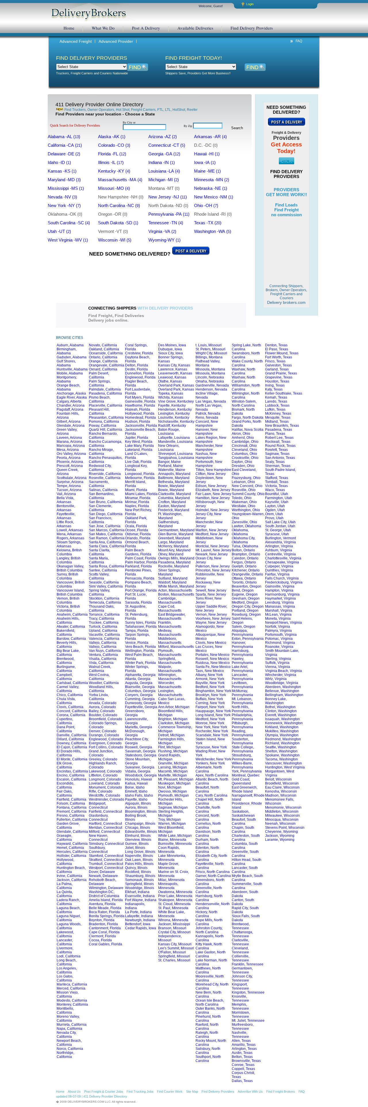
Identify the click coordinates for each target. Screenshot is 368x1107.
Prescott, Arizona (70, 466)
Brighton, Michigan (172, 719)
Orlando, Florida (137, 538)
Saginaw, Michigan (173, 807)
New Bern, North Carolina (208, 994)
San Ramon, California (106, 538)
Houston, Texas (277, 381)
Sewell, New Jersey (210, 590)
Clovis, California (70, 707)
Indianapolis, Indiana (135, 906)
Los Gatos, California (65, 978)
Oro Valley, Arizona (71, 454)
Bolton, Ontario (243, 550)
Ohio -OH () (208, 205)
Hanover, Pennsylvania (242, 645)
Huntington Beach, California (71, 870)
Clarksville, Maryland (174, 494)
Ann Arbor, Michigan (173, 707)
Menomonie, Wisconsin (283, 807)
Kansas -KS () (64, 171)
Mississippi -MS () (68, 188)
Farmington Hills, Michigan (171, 741)
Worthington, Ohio (246, 510)
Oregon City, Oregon (248, 606)
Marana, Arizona (69, 442)
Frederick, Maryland (173, 510)
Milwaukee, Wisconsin (282, 816)
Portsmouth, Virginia (281, 635)
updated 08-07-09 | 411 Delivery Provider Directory (91, 1096)
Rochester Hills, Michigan (170, 801)
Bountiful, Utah (276, 494)
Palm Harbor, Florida (141, 562)
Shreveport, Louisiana (175, 454)
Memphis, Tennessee (240, 1006)
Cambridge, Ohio (245, 442)
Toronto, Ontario (244, 582)
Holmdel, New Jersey (212, 510)
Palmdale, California (105, 389)
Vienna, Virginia (277, 667)
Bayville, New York (210, 683)
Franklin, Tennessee (247, 964)
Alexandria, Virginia (280, 542)
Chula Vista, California (66, 701)
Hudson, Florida (137, 422)
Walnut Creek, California (100, 669)
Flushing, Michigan (173, 751)
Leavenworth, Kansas (175, 373)
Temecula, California (105, 602)
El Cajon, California (72, 747)
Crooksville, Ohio (245, 458)
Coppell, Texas (243, 1069)
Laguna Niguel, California (69, 918)
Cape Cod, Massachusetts (169, 608)
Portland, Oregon (245, 610)
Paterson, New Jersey (212, 566)
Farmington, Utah (278, 498)
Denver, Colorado (102, 731)
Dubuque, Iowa (170, 349)
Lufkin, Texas (275, 409)
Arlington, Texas (244, 1049)
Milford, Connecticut (104, 832)
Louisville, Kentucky (173, 418)
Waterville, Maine (171, 470)
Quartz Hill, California (105, 430)
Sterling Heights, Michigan (171, 814)
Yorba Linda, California (99, 697)
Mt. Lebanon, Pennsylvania (242, 701)
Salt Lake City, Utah (280, 522)
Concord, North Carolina (207, 818)
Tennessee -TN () (168, 223)
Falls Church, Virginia (282, 578)
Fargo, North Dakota (247, 418)
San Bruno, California (105, 502)
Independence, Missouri (170, 938)
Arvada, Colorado (102, 703)
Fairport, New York (209, 707)
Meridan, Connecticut (105, 828)
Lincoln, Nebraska (209, 377)
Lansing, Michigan (172, 767)
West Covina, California (99, 677)
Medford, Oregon (245, 602)
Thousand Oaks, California (101, 608)
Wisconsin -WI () (117, 240)
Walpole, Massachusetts (169, 669)
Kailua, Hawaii (136, 783)
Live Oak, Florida (138, 462)
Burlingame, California (66, 669)
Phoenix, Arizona (70, 462)
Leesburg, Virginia (279, 602)
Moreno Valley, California (68, 1019)
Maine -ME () (209, 171)
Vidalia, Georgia (137, 771)
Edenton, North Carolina (207, 850)
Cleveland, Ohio (244, 450)
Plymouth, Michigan (173, 795)
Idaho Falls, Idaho (139, 795)
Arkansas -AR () (212, 136)
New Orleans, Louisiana (168, 448)
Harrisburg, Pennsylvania (242, 653)
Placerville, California (105, 405)
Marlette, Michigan (172, 775)
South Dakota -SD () (120, 223)
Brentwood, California (65, 661)
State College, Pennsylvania (243, 749)
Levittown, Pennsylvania (242, 685)
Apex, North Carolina (211, 775)
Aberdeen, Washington (283, 687)
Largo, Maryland (171, 542)
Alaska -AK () (114, 136)
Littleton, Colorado (103, 775)
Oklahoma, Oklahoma (240, 532)
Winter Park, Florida (140, 663)
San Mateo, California (106, 534)
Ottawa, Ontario (244, 578)
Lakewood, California (65, 934)
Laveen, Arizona (69, 438)
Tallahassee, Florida (141, 627)
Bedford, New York (210, 687)
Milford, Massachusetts (176, 647)
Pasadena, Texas (278, 430)
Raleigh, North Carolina (206, 1035)
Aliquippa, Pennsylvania (242, 633)
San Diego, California (105, 514)
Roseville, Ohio (244, 490)
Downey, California (71, 743)
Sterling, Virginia (278, 659)
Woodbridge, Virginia (281, 683)
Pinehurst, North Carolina (208, 1019)
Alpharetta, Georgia (140, 675)
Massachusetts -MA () (122, 179)
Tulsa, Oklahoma (245, 546)
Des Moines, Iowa (172, 345)
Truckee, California (103, 623)
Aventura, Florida (102, 904)
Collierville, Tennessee (240, 958)
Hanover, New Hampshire (206, 432)
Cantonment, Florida (105, 928)
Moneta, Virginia (278, 619)
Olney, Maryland (170, 554)
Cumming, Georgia (140, 699)
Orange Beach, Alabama (68, 387)
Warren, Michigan (172, 824)
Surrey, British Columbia (67, 576)
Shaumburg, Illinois (140, 876)
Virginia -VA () (164, 231)
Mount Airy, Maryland (174, 550)
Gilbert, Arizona (68, 422)
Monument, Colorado (105, 787)
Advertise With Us (250, 1091)
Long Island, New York (213, 715)
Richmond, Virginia (280, 643)
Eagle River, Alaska (72, 397)
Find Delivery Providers (252, 28)
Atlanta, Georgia (137, 679)
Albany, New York (209, 675)
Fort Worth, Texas (278, 357)
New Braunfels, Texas (282, 426)
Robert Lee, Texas (279, 438)
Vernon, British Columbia (68, 600)
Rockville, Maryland (173, 566)
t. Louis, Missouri (208, 345)
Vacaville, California (104, 635)
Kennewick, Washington (284, 723)
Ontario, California (103, 357)
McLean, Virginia (278, 615)
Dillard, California (70, 739)
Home (69, 28)
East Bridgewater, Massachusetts (171, 617)
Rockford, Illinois (138, 872)
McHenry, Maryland (173, 546)
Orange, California (103, 361)
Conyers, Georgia (139, 695)
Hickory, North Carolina (206, 914)
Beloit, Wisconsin (278, 779)
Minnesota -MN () (214, 179)
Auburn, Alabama (70, 345)
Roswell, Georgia (138, 747)
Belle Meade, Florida (105, 908)
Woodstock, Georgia (141, 775)
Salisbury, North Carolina (207, 1051)
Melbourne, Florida (140, 478)
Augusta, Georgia (138, 683)
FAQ (299, 41)
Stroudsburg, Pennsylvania (242, 757)
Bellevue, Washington (282, 691)
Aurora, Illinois (136, 807)
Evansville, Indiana (140, 896)
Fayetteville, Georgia (141, 707)
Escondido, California (65, 785)
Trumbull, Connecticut (106, 864)
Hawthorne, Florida (140, 405)
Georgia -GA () (166, 154)
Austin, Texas (242, 1053)
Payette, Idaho (136, 799)
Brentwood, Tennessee (241, 926)
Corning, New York (210, 703)
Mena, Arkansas (69, 534)
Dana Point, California (66, 729)
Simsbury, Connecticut (106, 844)
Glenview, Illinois (138, 840)
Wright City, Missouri (211, 353)
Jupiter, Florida (136, 438)
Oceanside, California (106, 353)
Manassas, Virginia (280, 606)
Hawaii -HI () (209, 154)
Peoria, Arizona (68, 458)
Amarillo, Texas (244, 1045)
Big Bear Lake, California (68, 653)
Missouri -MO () (116, 188)
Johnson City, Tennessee (242, 978)
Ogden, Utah (275, 510)
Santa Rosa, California (106, 566)
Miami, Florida (136, 490)
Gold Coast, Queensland (241, 781)
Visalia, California (102, 659)
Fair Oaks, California (64, 793)
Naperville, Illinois (139, 856)
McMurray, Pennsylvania (242, 693)
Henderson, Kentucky (175, 409)
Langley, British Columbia (68, 560)
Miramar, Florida (137, 498)
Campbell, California (65, 677)
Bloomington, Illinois (141, 812)
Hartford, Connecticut (105, 824)
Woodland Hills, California (101, 689)
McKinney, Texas (278, 413)
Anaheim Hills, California (68, 621)
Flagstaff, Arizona (70, 409)
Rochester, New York (211, 731)
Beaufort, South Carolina (244, 822)
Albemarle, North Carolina (208, 769)
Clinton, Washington (281, 711)
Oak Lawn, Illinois (139, 860)
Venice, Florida (136, 643)
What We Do (103, 28)
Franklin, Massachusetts (169, 625)
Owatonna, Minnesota (175, 892)
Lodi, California (68, 956)
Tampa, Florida (136, 631)
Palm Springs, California (100, 383)
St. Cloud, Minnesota (174, 904)
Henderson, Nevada (211, 389)
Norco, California (70, 1049)
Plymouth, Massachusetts (169, 653)
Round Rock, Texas (280, 446)
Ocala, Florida (136, 526)
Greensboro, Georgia (135, 713)
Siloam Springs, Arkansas (69, 544)
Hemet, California (70, 848)
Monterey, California (72, 1004)
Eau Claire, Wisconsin (282, 787)
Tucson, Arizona (69, 490)
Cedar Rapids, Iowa (140, 928)
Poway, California (102, 426)
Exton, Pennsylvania (248, 639)
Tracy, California (101, 619)
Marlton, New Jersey (211, 530)
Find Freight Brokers (280, 1091)
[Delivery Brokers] (93, 12)
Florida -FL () (114, 154)
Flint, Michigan (169, 747)
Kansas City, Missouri (174, 944)
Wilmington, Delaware (106, 888)
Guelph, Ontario (244, 566)
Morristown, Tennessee (241, 1015)
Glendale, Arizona (71, 426)
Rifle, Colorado (100, 791)
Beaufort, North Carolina (207, 789)
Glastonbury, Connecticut (98, 818)
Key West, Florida (138, 442)
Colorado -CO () (116, 145)
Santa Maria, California (99, 560)
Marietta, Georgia (138, 727)
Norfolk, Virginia (277, 627)
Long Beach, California (66, 962)
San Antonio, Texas (280, 458)
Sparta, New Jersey (210, 594)
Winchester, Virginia (280, 675)
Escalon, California (71, 779)
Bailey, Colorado (102, 711)
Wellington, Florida (139, 651)
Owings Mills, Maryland (176, 558)
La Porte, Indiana (138, 912)
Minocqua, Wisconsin (281, 820)
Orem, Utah (274, 514)
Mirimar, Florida (137, 502)
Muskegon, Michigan (174, 783)
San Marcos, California (106, 530)
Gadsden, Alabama (72, 357)
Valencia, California (104, 639)
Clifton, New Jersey (210, 474)
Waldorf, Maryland (172, 582)
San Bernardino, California (101, 496)
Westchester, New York (213, 759)
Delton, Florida (136, 365)
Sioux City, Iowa (170, 353)
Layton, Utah (275, 506)
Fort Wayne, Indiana (140, 900)
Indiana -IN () (163, 162)
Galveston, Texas (278, 365)
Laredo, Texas (276, 401)
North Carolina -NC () (121, 205)
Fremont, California (72, 812)
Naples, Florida (137, 506)
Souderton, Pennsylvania (242, 741)
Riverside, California (105, 474)
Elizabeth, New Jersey (212, 490)
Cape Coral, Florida (104, 932)
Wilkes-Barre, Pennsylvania (242, 765)
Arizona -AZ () (164, 136)
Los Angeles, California (67, 970)
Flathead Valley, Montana (207, 363)
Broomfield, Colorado (105, 719)
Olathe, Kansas (170, 381)
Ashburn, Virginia (278, 550)
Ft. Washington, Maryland (170, 516)
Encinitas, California (72, 771)
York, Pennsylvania (247, 771)
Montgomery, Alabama (67, 379)
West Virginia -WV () (70, 240)
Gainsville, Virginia (279, 586)
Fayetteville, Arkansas (66, 516)
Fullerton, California (72, 820)
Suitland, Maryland (172, 578)
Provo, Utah (274, 518)
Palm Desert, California (99, 375)
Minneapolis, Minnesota (168, 886)
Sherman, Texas (277, 466)
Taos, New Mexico (209, 671)
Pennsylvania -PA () (171, 214)
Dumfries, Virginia (279, 570)
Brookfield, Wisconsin (282, 783)
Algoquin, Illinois (138, 803)
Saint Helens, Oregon (242, 621)
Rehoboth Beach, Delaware (102, 882)
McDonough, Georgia (135, 733)
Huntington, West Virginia (285, 767)
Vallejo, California (102, 643)
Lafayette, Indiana (139, 916)
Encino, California (71, 775)
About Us (74, 1091)
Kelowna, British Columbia (69, 552)
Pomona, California (104, 422)
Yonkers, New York (210, 763)
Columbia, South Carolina (245, 846)
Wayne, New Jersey (211, 623)
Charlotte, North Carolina (207, 809)
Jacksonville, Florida (141, 426)
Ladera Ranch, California (68, 902)
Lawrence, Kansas (172, 369)
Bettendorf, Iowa (137, 924)
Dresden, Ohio (243, 466)
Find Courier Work (170, 1091)
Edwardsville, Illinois (141, 832)
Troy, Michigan (169, 820)
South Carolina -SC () (71, 223)
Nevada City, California (66, 1035)
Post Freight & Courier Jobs (103, 1091)
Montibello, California (65, 1010)
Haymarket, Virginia (280, 598)
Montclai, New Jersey (212, 546)
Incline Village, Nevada (206, 395)
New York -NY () (66, 205)
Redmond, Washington (283, 739)
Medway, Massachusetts (169, 633)
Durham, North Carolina (206, 842)
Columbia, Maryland (174, 498)
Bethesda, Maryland (173, 482)
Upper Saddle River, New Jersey (211, 608)
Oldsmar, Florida (138, 534)
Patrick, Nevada (207, 413)
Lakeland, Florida (138, 450)
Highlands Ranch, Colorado (103, 765)
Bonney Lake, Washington (276, 701)
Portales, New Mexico (212, 655)
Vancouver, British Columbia (71, 584)
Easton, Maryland (171, 506)
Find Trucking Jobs (140, 1091)
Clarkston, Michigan (173, 723)
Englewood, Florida (140, 377)
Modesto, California (72, 1000)
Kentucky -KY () (116, 171)
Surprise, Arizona (70, 482)
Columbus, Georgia (140, 691)
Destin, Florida (136, 369)
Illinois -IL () (113, 162)
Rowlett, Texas (276, 450)
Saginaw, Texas (277, 454)
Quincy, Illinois (136, 868)
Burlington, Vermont (280, 538)
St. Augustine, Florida (135, 608)
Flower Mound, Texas (281, 353)
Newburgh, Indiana (140, 920)
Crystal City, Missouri (174, 932)
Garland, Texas (277, 369)
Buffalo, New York (209, 699)
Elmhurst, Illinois (138, 836)
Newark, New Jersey (211, 554)
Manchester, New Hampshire (209, 448)
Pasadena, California (105, 393)
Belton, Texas (242, 1057)
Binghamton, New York (213, 691)
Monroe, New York (209, 723)
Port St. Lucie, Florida (136, 596)
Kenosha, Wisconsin (281, 791)
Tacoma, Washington (281, 759)
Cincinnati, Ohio (244, 446)
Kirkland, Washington (281, 727)
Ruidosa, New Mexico (212, 663)
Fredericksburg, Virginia (283, 582)
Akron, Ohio (241, 434)
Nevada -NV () (65, 197)
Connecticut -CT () (169, 145)
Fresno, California (71, 816)
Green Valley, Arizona (67, 432)
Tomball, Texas (276, 482)
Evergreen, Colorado (105, 743)
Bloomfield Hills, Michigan (170, 713)
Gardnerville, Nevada (212, 385)
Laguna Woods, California (69, 926)
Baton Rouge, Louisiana (169, 432)
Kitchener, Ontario (246, 570)
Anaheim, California (72, 615)
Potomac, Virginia (279, 639)
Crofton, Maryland (172, 502)
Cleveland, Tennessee (240, 950)
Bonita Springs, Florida (106, 916)
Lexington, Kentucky (174, 413)
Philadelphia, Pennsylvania (242, 717)
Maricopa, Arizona (71, 446)
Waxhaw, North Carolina (243, 371)
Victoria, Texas (276, 486)
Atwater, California (71, 627)
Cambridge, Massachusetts (169, 600)
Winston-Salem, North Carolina (244, 403)
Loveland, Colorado (104, 783)
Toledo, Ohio (242, 498)
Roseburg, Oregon (246, 615)
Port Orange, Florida (141, 590)
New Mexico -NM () (216, 197)
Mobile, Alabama (70, 373)
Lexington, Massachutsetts (170, 693)
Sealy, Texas (275, 462)
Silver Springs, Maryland (169, 572)
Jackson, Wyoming (279, 836)
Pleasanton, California (106, 418)
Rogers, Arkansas (70, 538)
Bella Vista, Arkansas (65, 500)
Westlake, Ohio (243, 506)
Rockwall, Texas (277, 442)
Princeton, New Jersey (213, 570)
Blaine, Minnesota (172, 840)
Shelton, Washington (281, 751)
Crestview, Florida (139, 353)
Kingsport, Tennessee (240, 986)
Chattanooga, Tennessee (242, 934)
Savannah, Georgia (140, 751)
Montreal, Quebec (246, 775)
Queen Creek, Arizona (67, 472)
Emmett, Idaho (136, 791)
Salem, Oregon (243, 627)
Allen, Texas (241, 1041)
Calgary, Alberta (69, 401)
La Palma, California (64, 886)
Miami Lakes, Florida (141, 494)
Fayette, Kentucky (172, 405)
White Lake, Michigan (175, 836)
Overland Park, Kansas (176, 385)
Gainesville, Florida (140, 401)
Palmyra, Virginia (278, 631)
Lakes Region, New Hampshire (210, 440)
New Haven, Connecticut (98, 838)
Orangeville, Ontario (247, 574)
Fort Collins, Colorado (106, 747)
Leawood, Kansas (172, 377)
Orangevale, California (106, 365)
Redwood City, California (100, 468)
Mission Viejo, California (67, 994)
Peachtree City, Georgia (137, 741)
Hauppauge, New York (213, 711)
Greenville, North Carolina (208, 890)
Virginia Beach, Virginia (283, 671)
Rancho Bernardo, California (103, 436)
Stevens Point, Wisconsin (284, 828)
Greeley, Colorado (103, 759)
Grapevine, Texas (278, 377)
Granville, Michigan (173, 763)
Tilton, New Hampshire (213, 470)
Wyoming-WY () (166, 240)
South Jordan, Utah (280, 526)
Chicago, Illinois (137, 828)
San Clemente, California (100, 508)
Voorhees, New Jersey (213, 619)
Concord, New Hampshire (206, 424)
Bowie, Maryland (171, 486)
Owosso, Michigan (172, 791)
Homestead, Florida (140, 418)
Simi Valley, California (106, 586)
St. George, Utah (278, 530)
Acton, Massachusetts (175, 590)
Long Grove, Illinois (140, 852)
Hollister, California (71, 856)
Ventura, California (103, 655)
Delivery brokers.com (286, 294)
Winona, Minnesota (173, 920)
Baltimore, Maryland (173, 478)
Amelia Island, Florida (106, 900)
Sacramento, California (99, 484)
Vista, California (101, 663)
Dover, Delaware (102, 872)
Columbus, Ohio (244, 454)
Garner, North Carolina (213, 876)
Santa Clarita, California (99, 552)
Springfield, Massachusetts (169, 661)
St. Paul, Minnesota (173, 908)
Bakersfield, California (66, 633)
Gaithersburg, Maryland (168, 524)
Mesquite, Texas (277, 418)
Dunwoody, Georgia (140, 703)
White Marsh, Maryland (176, 586)
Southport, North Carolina (208, 1059)
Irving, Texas (275, 385)
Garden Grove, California (68, 826)
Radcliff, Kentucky (172, 426)
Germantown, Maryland (176, 530)
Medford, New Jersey (212, 534)
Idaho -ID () (62, 162)
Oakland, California (104, 349)
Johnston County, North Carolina (209, 930)
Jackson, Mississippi (174, 924)
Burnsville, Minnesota (175, 844)
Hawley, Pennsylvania (242, 661)
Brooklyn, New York (210, 695)
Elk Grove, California (65, 765)
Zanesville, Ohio (244, 522)
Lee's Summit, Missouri (176, 948)
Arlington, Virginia (279, 546)
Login (250, 4)
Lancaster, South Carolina (245, 870)
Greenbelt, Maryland (174, 538)
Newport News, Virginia (283, 623)
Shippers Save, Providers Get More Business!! (198, 73)
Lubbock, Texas (277, 405)
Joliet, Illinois (135, 848)
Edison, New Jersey (211, 486)
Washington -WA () (215, 231)
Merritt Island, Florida (135, 484)
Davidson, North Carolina (208, 834)
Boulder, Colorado (103, 715)
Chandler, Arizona (71, 405)
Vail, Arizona (66, 494)
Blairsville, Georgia (140, 687)
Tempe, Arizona (69, 486)
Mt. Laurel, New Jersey (213, 550)
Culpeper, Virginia (279, 566)
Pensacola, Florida (139, 578)
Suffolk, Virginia (277, 663)
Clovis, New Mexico (210, 643)
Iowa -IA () (207, 162)
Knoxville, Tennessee (240, 998)
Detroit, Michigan (171, 735)
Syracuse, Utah (277, 534)
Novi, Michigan (169, 787)
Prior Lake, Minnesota (175, 896)
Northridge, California (65, 1055)
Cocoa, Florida (100, 940)
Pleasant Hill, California (99, 411)
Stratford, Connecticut (105, 860)
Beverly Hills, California (67, 645)
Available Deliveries (195, 28)
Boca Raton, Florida (104, 912)
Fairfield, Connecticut (105, 812)
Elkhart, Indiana (137, 892)
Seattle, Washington (280, 747)
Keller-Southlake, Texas (283, 393)
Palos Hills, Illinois (139, 864)
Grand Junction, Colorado (101, 753)
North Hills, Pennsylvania (242, 709)
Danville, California (72, 735)
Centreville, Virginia (280, 554)
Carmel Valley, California (68, 689)
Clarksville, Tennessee (240, 942)
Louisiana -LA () (166, 171)
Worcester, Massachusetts (169, 685)
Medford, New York (210, 719)
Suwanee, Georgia (139, 767)
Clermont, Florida (102, 936)
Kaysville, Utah (276, 502)
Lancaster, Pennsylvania (242, 677)
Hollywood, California (65, 862)
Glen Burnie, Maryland (175, 534)
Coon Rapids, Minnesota (169, 850)
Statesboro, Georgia (140, 755)
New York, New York (211, 727)
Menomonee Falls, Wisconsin (279, 801)
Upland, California (103, 631)
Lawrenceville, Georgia (136, 721)
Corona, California (71, 715)
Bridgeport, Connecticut (98, 805)
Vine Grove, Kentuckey (176, 401)
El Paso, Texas (276, 349)
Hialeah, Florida (137, 409)
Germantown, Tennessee (242, 970)
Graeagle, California (64, 838)
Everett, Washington (280, 715)
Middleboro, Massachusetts (169, 641)
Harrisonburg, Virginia (282, 594)
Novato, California (103, 345)
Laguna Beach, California (68, 910)
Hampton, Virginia (279, 590)
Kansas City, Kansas (174, 365)
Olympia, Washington (281, 735)
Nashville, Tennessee (240, 1035)
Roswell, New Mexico (212, 659)
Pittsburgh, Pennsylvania (242, 725)
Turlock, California (103, 627)
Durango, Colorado (104, 735)
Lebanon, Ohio (243, 482)
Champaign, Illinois (140, 824)
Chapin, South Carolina (243, 830)
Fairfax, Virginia (277, 574)
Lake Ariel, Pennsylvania (242, 669)
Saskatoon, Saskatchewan (243, 814)
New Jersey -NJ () (169, 197)
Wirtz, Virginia (276, 679)
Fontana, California (72, 807)
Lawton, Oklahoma (246, 526)
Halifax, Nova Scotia (247, 430)
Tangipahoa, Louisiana (176, 458)
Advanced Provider (116, 41)
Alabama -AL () (66, 136)
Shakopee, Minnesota (175, 900)
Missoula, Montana (210, 369)
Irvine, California (69, 876)
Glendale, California (72, 832)
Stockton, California (104, 598)
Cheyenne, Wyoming (281, 832)
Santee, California (103, 570)
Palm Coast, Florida (140, 558)
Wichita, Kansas (170, 397)
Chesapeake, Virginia (282, 562)
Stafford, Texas (276, 478)
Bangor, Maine (169, 462)
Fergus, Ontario (244, 562)
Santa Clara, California (106, 546)
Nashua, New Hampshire (206, 456)
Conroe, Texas (243, 1065)
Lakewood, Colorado (105, 771)
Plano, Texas (275, 434)
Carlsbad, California (72, 683)
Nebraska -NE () (213, 188)
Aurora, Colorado (102, 707)
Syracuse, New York (211, 747)
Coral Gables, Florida (105, 944)
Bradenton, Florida (103, 924)
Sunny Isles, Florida (140, 623)
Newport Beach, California (69, 1043)
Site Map (192, 1091)
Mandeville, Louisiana (175, 442)
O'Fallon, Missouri (172, 952)
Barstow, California (71, 639)
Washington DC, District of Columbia (104, 894)
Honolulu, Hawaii (138, 779)
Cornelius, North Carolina (208, 826)
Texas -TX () (210, 223)
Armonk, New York (209, 679)
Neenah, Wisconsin (280, 824)
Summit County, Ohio (248, 494)
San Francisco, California (100, 520)
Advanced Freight (76, 41)
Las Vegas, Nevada (210, 401)
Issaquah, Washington (282, 719)
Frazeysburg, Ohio (246, 478)
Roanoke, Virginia (279, 647)
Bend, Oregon (243, 590)
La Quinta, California (65, 894)
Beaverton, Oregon (246, 586)
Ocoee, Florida (136, 530)
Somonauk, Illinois (139, 880)
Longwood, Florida (139, 474)
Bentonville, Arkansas (66, 508)
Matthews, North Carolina (208, 970)
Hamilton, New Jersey (212, 498)
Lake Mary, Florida (139, 446)
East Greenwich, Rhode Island (244, 789)
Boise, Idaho (135, 787)
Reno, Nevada (206, 418)
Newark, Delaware (103, 876)
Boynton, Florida (101, 920)
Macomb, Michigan (173, 771)
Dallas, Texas (242, 1081)
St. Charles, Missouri (174, 960)
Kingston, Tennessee (248, 992)
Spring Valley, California (99, 592)
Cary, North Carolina (211, 795)
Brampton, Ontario (246, 554)
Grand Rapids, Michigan (169, 757)
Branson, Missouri (172, 928)
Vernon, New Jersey (211, 615)
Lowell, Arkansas (70, 530)
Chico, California (70, 695)
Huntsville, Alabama (72, 369)
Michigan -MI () (165, 179)
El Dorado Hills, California (69, 753)
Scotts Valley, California (99, 576)
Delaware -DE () (66, 154)
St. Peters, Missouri (210, 349)
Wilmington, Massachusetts (169, 677)
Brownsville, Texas (246, 1061)
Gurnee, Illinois (137, 844)
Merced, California (71, 988)
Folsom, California (71, 803)
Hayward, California (72, 844)
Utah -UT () (62, 231)
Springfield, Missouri (174, 956)
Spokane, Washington (282, 755)
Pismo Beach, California (99, 399)
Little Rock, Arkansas (65, 524)
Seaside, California (104, 582)
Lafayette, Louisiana (174, 438)
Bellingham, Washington (284, 695)
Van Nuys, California (105, 651)
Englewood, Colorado (106, 739)
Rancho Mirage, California (101, 452)
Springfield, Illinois (139, 884)
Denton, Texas (276, 345)
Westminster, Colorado (106, 799)
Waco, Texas (275, 490)
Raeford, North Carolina (206, 1027)
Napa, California (69, 1029)
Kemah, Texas (276, 397)
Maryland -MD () (66, 179)
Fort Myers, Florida (139, 397)
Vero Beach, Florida (140, 647)
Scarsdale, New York (211, 735)
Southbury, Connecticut (98, 850)
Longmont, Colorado (105, 779)
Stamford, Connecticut (106, 856)
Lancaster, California (65, 942)
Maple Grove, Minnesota (168, 866)
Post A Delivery (146, 28)
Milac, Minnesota (171, 880)
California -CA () (67, 145)
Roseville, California (104, 478)
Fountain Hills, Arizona (68, 415)
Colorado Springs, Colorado (103, 725)
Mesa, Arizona (68, 450)
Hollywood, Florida (139, 413)
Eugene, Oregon (245, 594)
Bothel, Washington (280, 707)
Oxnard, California (103, 369)
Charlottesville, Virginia (283, 558)
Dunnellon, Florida (139, 373)
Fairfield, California (71, 799)
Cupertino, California (65, 721)
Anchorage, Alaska (71, 393)
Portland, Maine (170, 466)
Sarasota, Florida (138, 602)
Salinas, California (103, 490)
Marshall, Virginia (278, 610)
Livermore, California (65, 950)
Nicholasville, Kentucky (176, 422)
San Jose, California (104, 526)
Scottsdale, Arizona (72, 478)
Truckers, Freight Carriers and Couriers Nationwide (92, 73)
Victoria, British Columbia (68, 608)
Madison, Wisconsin (280, 795)
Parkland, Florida (138, 566)
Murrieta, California (72, 1025)
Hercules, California (72, 852)
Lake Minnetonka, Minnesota (172, 858)
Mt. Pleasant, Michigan (175, 779)
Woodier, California (104, 683)
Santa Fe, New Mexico (213, 667)
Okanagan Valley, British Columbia (70, 568)
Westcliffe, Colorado (104, 795)
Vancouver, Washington (283, 763)
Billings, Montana (209, 357)
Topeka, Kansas (170, 393)
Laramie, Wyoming (279, 840)
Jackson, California (72, 880)
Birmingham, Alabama (66, 351)
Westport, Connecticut (106, 868)
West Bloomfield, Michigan (171, 830)
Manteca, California (72, 984)
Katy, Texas (274, 389)
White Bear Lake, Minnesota (171, 914)
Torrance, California (104, 615)
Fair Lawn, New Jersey (213, 494)
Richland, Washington (282, 743)
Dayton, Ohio (242, 462)
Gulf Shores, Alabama (66, 363)
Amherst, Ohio (243, 438)
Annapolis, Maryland (174, 474)
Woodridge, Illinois (139, 888)
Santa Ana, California (105, 542)
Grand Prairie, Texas (281, 373)
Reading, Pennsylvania (242, 733)
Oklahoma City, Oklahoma (243, 540)
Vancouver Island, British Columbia (71, 592)
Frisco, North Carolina (212, 872)
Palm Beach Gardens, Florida (138, 552)
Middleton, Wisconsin (281, 812)
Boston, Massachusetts (176, 594)
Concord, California (72, 711)
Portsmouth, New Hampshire (208, 464)
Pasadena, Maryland (174, 562)
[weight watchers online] (225, 315)
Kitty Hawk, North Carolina (208, 946)
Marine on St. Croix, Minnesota (173, 874)
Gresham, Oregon (246, 598)
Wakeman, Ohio (244, 502)
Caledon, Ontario (245, 558)
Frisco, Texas (275, 361)
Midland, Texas (277, 422)
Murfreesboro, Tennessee (243, 1027)
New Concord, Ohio (247, 486)
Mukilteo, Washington (282, 731)
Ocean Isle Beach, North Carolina (209, 1002)
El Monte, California (72, 759)
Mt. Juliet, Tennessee (248, 1021)
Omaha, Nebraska (209, 381)
